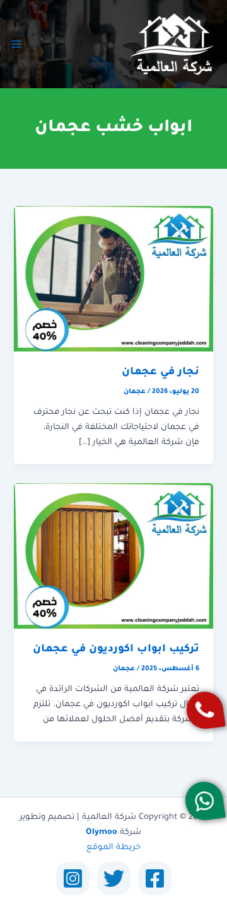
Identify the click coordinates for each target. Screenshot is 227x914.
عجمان (135, 392)
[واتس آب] (204, 801)
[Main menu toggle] (16, 44)
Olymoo (101, 832)
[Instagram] (73, 878)
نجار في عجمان (160, 373)
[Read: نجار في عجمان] (113, 279)
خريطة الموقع (113, 847)
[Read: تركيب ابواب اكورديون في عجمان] (113, 556)
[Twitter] (114, 878)
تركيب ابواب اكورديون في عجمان (116, 650)
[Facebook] (155, 878)
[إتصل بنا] (205, 710)
